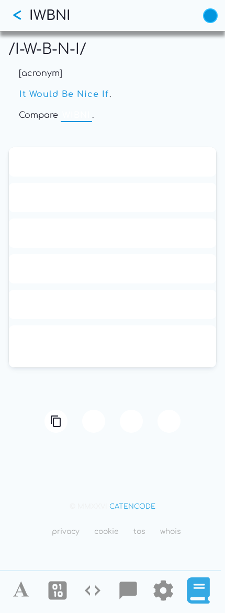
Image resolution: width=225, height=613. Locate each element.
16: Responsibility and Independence (112, 197)
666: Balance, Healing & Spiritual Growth (113, 268)
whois (170, 531)
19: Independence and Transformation (112, 233)
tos (139, 531)
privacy (66, 531)
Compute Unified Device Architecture (112, 304)
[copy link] (56, 421)
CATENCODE (132, 506)
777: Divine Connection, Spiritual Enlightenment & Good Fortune (112, 346)
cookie (106, 531)
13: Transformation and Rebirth (112, 162)
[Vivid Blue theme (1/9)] (210, 15)
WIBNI (76, 115)
